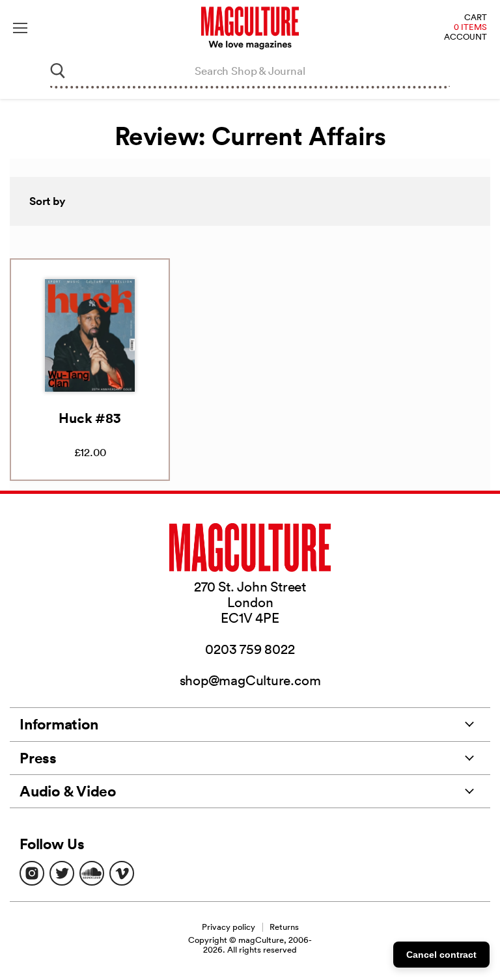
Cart (475, 18)
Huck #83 (89, 418)
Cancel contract (441, 954)
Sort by (47, 201)
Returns (284, 926)
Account (465, 37)
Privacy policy (228, 926)
